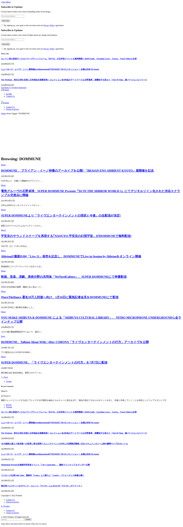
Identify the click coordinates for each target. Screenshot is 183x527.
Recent (8, 405)
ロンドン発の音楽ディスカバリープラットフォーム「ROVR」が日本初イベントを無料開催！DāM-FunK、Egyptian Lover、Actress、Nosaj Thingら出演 (69, 59)
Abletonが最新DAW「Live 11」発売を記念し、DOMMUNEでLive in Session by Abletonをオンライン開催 (71, 256)
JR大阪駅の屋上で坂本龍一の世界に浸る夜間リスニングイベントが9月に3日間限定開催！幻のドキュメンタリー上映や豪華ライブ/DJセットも (64, 444)
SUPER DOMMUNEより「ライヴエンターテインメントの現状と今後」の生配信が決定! (61, 215)
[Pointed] (5, 90)
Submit (28, 519)
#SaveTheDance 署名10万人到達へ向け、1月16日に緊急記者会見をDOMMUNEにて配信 (60, 297)
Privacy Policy (49, 25)
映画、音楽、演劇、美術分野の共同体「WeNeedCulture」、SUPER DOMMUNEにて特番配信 (64, 276)
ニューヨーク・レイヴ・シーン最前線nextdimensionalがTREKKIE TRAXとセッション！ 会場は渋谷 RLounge (50, 69)
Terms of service (12, 109)
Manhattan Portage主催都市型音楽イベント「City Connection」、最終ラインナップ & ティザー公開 (45, 465)
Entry (3, 336)
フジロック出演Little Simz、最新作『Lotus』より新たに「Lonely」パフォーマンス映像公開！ (43, 475)
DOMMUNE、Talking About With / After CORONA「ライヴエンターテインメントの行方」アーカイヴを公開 (75, 342)
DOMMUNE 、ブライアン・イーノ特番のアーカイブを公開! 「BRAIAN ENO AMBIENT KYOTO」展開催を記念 (77, 170)
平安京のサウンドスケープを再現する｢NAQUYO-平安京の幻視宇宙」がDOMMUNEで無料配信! (66, 236)
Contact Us (10, 96)
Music (3, 165)
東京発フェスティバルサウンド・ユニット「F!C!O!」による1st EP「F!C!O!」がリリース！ (41, 486)
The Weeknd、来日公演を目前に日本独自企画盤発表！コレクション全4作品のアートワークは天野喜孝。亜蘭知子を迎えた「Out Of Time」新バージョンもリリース (74, 80)
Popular (9, 407)
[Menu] (2, 101)
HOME (9, 94)
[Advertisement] (91, 136)
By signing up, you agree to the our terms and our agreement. (33, 25)
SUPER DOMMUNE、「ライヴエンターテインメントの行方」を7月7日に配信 (54, 362)
